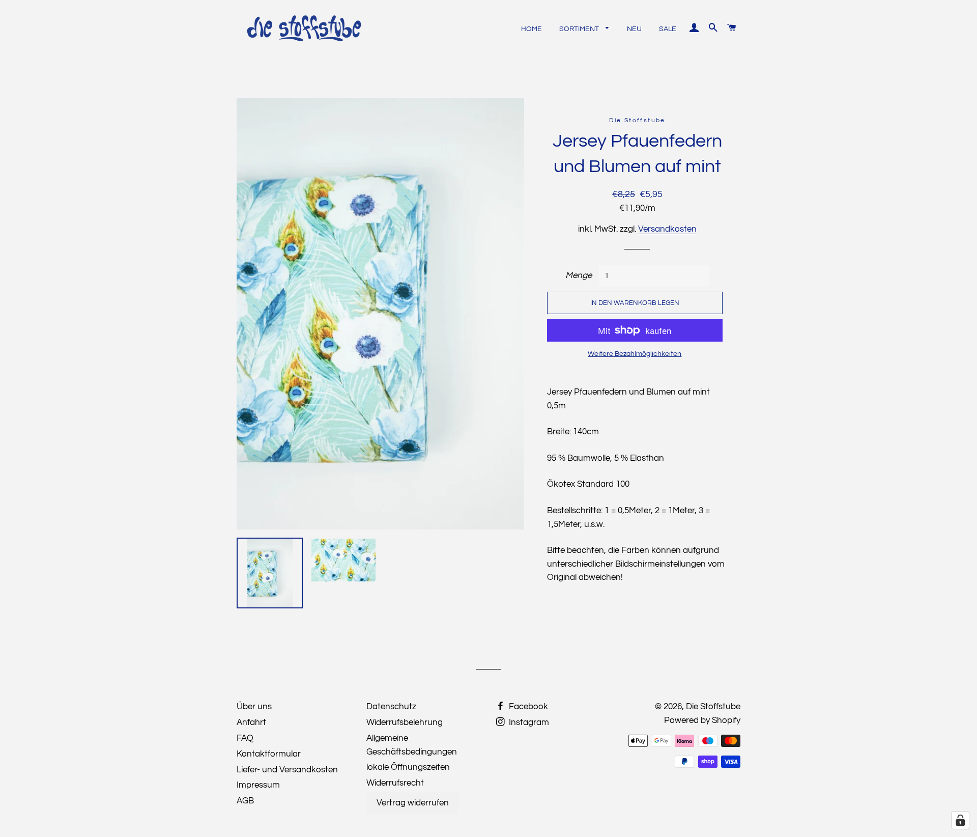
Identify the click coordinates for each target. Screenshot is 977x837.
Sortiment (579, 29)
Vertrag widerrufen (413, 802)
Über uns (254, 706)
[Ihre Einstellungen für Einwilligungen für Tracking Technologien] (960, 820)
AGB (245, 800)
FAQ (245, 738)
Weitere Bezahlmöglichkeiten (634, 353)
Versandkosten (667, 229)
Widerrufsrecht (395, 783)
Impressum (258, 785)
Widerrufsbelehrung (404, 722)
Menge (578, 275)
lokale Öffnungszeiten (408, 767)
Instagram (528, 722)
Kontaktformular (269, 754)
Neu (634, 29)
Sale (667, 29)
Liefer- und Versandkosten (287, 769)
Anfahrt (251, 722)
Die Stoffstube (713, 706)
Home (531, 29)
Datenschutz (391, 706)
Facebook (527, 706)
